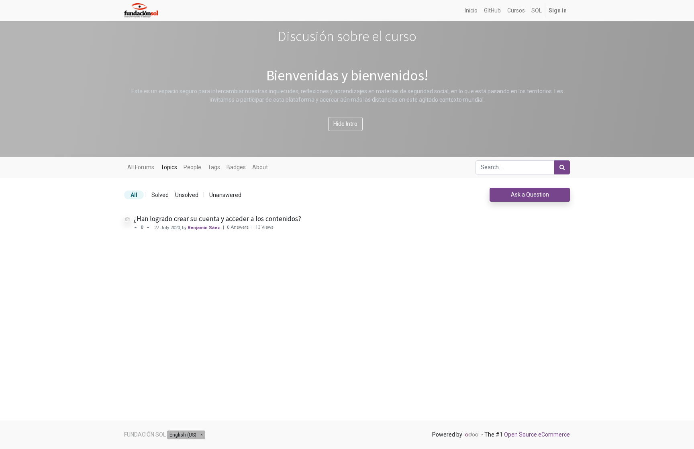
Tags (214, 167)
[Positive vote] (137, 227)
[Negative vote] (148, 227)
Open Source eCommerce (537, 434)
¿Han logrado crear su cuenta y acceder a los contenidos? (217, 218)
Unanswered (225, 195)
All (134, 195)
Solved (160, 195)
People (192, 167)
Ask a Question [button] (530, 194)
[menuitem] (471, 10)
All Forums (140, 167)
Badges (236, 167)
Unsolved (186, 195)
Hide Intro (345, 124)
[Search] (562, 167)
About (260, 167)
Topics (169, 167)
